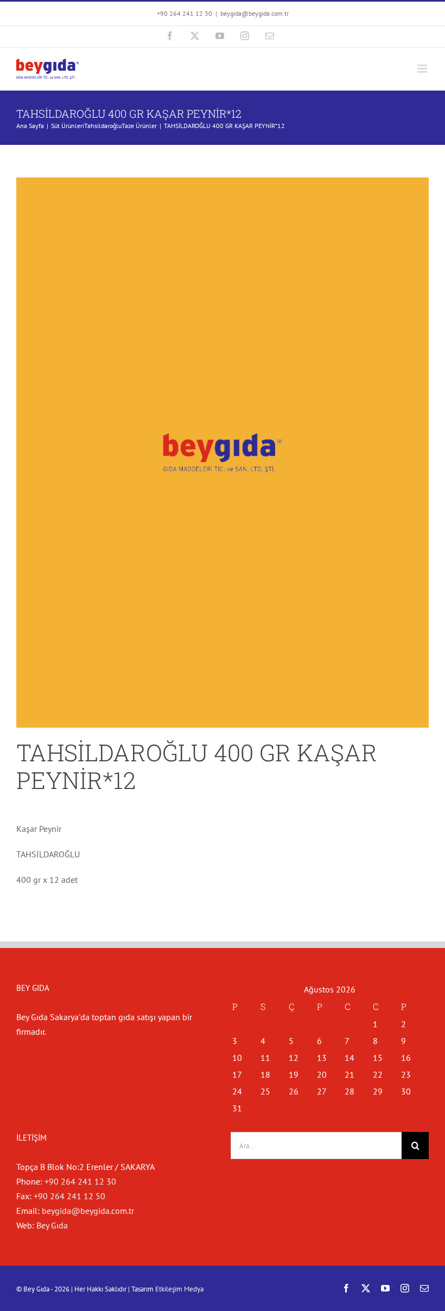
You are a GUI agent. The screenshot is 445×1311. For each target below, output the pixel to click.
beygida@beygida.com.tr (254, 13)
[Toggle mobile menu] (423, 68)
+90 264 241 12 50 (69, 1196)
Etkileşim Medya (179, 1289)
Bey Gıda (52, 1225)
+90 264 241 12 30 (80, 1181)
